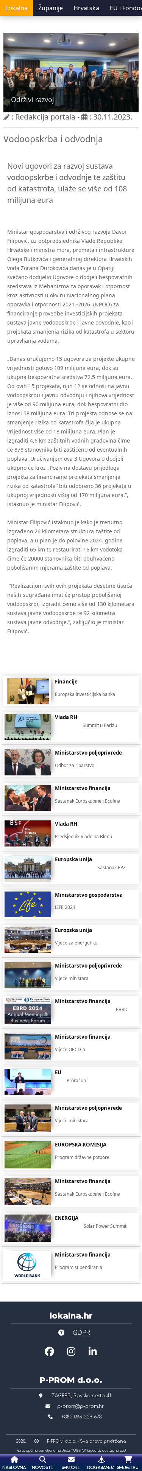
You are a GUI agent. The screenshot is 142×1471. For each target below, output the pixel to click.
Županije (50, 8)
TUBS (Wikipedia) (85, 1450)
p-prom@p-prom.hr (80, 1406)
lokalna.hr (71, 1315)
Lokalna (16, 8)
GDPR (80, 1333)
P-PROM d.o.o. (71, 1380)
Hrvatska (86, 8)
